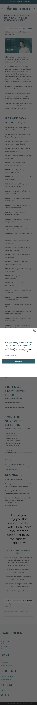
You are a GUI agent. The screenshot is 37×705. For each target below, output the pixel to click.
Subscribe (18, 361)
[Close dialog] (34, 330)
